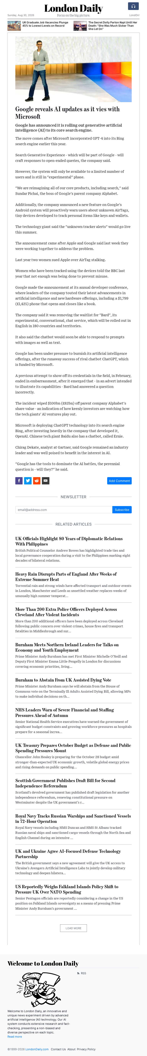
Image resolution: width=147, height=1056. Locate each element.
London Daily (73, 8)
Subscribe (122, 510)
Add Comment (119, 481)
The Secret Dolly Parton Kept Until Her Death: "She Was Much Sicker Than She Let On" (46, 25)
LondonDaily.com (37, 1049)
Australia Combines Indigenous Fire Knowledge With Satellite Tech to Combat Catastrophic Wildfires (111, 25)
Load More (73, 928)
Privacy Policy (86, 1049)
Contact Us (58, 1049)
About (71, 1049)
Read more (14, 1036)
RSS (83, 973)
